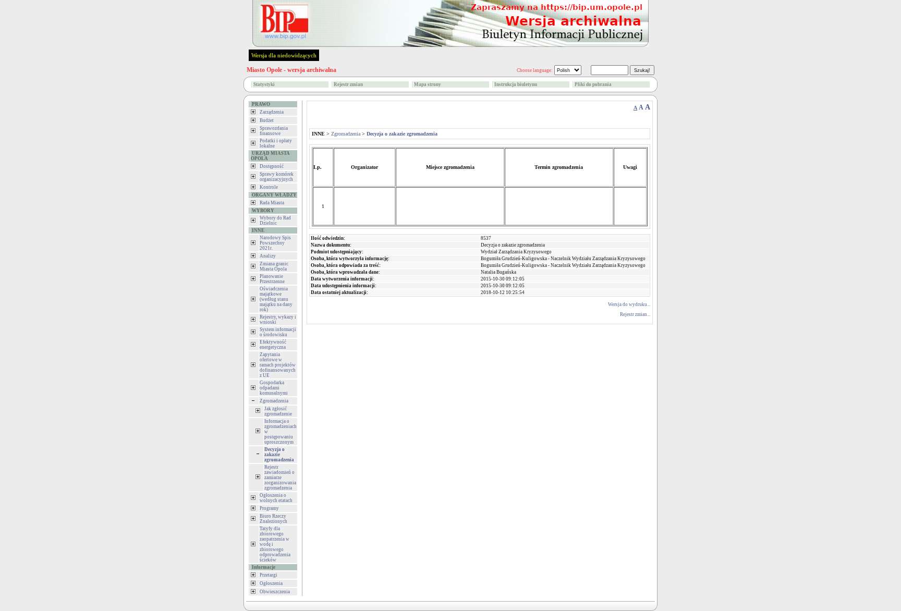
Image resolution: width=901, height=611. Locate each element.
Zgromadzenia (274, 401)
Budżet (267, 120)
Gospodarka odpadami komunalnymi (274, 388)
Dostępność (272, 166)
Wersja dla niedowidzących (283, 55)
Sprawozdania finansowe (274, 131)
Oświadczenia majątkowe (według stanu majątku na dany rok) (276, 299)
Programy (269, 508)
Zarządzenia (272, 112)
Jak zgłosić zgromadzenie (278, 411)
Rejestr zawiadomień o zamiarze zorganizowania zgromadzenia (280, 478)
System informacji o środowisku (278, 332)
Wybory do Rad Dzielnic (275, 220)
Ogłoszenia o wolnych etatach (276, 498)
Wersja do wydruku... (629, 304)
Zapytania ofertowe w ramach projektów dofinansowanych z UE (278, 365)
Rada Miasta (272, 202)
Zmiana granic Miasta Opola (274, 266)
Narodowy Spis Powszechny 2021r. (275, 243)
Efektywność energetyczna (273, 344)
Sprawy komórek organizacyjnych (277, 177)
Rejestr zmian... (635, 314)
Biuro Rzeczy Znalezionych (273, 519)
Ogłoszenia (271, 583)
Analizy (268, 256)
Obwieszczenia (275, 591)
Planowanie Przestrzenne (272, 279)
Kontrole (269, 187)
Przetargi (268, 575)
